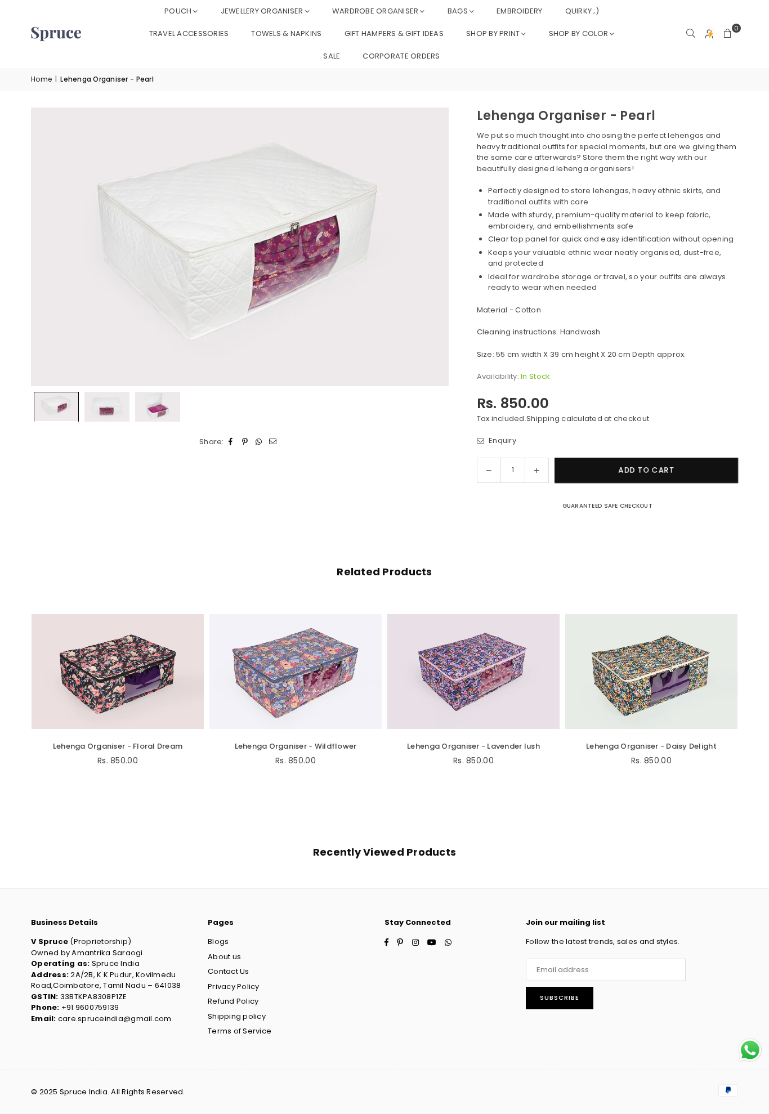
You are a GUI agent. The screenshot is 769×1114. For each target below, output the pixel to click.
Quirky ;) (582, 11)
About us (224, 956)
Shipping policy (237, 1016)
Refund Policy (233, 1001)
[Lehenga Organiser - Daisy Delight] (651, 671)
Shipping (543, 418)
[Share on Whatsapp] (259, 441)
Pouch (177, 11)
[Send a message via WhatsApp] (750, 1050)
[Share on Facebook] (231, 441)
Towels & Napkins (286, 33)
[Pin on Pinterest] (245, 441)
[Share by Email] (273, 441)
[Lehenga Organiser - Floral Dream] (118, 671)
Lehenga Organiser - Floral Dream (117, 746)
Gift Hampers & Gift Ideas (394, 33)
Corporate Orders (401, 56)
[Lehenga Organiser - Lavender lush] (473, 671)
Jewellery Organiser (262, 11)
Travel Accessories (189, 33)
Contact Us (228, 971)
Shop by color (578, 33)
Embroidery (520, 11)
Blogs (218, 941)
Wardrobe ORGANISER (375, 11)
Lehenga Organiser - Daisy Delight (651, 746)
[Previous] (46, 247)
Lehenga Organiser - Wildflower (296, 746)
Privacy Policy (234, 986)
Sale (331, 56)
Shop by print (493, 33)
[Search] (691, 34)
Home (41, 79)
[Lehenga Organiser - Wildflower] (295, 671)
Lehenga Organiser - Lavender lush (473, 746)
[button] (728, 34)
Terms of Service (239, 1031)
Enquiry (501, 440)
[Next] (433, 247)
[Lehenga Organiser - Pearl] (56, 407)
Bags (458, 11)
